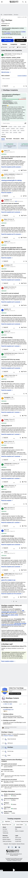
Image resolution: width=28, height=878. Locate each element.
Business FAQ (6, 837)
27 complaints (7, 33)
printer (24, 126)
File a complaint (20, 40)
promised (15, 132)
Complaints (13, 44)
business (22, 130)
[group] (4, 47)
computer (10, 126)
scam (3, 132)
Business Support (6, 839)
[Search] (12, 123)
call (10, 130)
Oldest (22, 138)
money (15, 126)
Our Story (5, 829)
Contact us (5, 831)
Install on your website (15, 693)
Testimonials (5, 833)
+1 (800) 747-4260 (7, 704)
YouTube (16, 847)
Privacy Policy (18, 839)
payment (7, 128)
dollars (7, 132)
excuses (3, 134)
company (21, 128)
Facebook (9, 847)
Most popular (16, 138)
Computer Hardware (8, 735)
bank (11, 132)
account (19, 126)
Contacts (23, 44)
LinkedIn (19, 847)
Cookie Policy (18, 841)
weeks (3, 128)
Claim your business (7, 841)
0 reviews (23, 31)
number (14, 130)
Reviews (4, 44)
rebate (20, 132)
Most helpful (9, 138)
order (17, 128)
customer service (5, 130)
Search (23, 2)
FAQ (16, 829)
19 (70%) (10, 102)
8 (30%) (10, 103)
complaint (13, 128)
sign (18, 130)
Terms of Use (18, 837)
